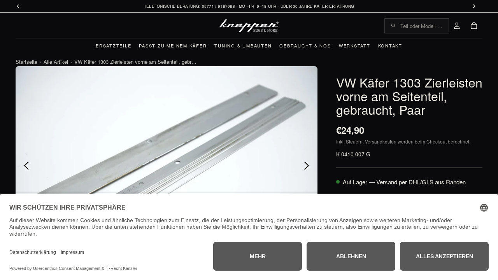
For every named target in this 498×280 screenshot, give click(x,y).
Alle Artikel (56, 61)
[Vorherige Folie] (24, 166)
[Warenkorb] (473, 25)
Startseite (26, 61)
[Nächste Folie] (308, 166)
